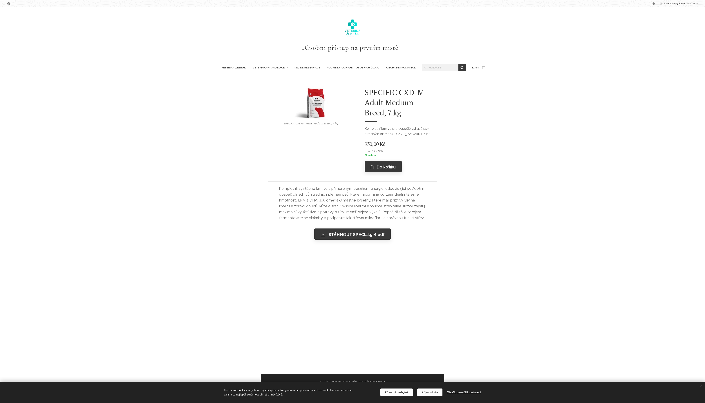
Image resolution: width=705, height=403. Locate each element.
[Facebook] (8, 4)
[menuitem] (233, 67)
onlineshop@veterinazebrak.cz (681, 3)
